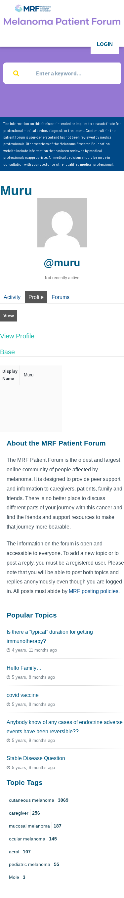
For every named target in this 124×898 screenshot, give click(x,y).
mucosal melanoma (35, 826)
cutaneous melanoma (38, 800)
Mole (17, 877)
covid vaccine (23, 695)
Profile (36, 297)
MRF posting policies (93, 591)
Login (105, 44)
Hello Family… (24, 668)
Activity (12, 297)
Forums (60, 297)
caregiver (24, 813)
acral (20, 851)
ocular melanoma (33, 838)
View (8, 315)
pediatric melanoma (34, 864)
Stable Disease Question (36, 758)
